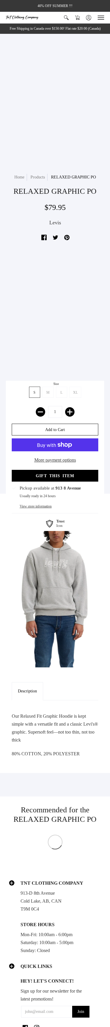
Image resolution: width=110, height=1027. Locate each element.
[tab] (27, 691)
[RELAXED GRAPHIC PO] (55, 599)
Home (19, 177)
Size (56, 383)
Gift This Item (55, 476)
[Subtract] (40, 412)
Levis (55, 223)
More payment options (55, 459)
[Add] (70, 412)
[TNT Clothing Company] (22, 18)
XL (75, 392)
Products (38, 177)
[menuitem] (66, 17)
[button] (66, 17)
